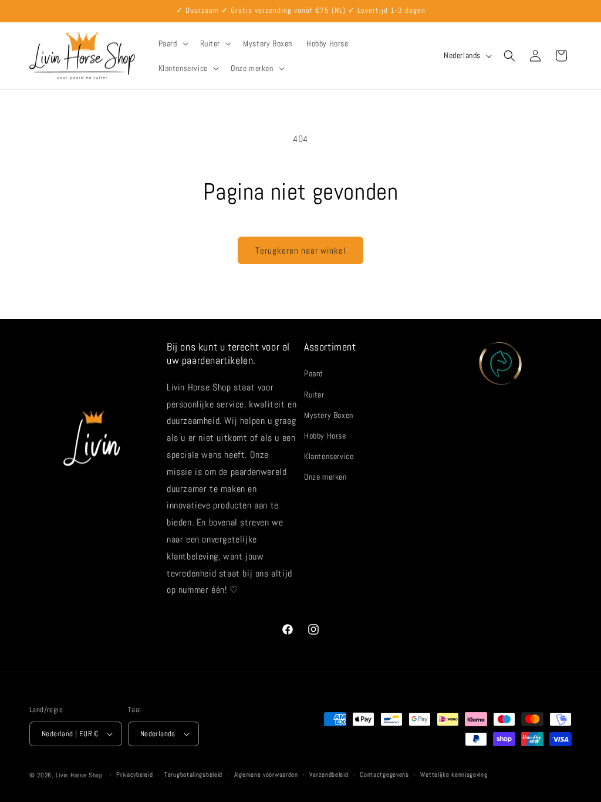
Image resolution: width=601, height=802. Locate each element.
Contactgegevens (384, 774)
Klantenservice (328, 456)
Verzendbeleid (328, 774)
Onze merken (325, 476)
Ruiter (314, 394)
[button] (172, 43)
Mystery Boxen (328, 415)
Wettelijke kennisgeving (453, 774)
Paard (313, 373)
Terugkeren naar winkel (300, 250)
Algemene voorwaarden (266, 774)
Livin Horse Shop (79, 775)
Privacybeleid (134, 774)
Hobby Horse (325, 435)
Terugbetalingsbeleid (193, 774)
